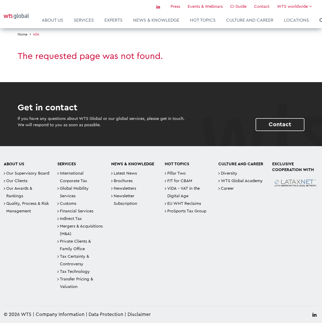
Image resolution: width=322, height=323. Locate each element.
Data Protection (106, 314)
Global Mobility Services (74, 192)
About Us (52, 20)
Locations (296, 20)
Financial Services (76, 211)
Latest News (125, 173)
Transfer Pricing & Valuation (76, 283)
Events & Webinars (205, 7)
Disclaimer (139, 314)
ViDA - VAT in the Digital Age (183, 192)
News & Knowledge (156, 20)
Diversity (229, 173)
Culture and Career (249, 20)
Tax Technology (75, 272)
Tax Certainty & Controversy (74, 260)
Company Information (60, 314)
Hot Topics (203, 20)
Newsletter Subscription (125, 200)
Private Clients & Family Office (75, 245)
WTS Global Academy (242, 181)
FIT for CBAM (179, 181)
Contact (261, 7)
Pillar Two (176, 173)
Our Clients (16, 181)
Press (175, 7)
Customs (68, 204)
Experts (113, 20)
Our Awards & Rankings (19, 192)
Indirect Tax (71, 219)
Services (84, 20)
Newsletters (125, 188)
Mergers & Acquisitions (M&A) (81, 230)
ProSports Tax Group (186, 211)
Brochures (123, 181)
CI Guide (238, 7)
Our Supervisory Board (27, 173)
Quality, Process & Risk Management (27, 207)
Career (227, 188)
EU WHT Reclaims (184, 204)
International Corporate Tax (73, 177)
